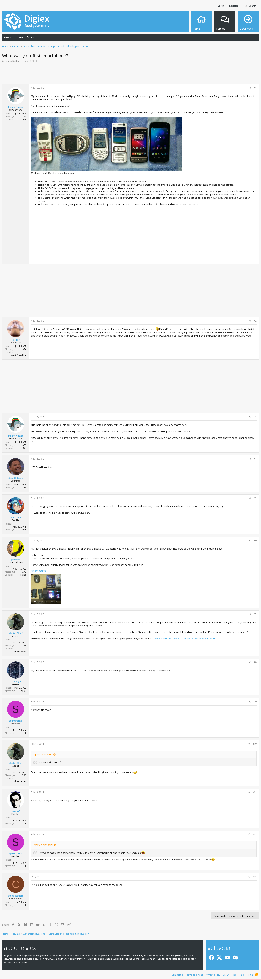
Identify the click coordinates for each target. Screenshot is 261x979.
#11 (255, 792)
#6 (255, 540)
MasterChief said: (43, 844)
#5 (255, 498)
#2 (255, 320)
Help (241, 974)
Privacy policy (213, 974)
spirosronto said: (43, 754)
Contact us (177, 974)
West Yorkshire (18, 355)
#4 (255, 458)
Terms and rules (194, 974)
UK (24, 119)
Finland (22, 574)
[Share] (250, 88)
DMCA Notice (229, 974)
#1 (255, 87)
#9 (255, 701)
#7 (255, 614)
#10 (255, 743)
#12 (255, 834)
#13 (255, 876)
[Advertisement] (130, 74)
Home (250, 974)
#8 (255, 662)
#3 (255, 416)
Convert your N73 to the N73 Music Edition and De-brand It (185, 638)
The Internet (20, 651)
